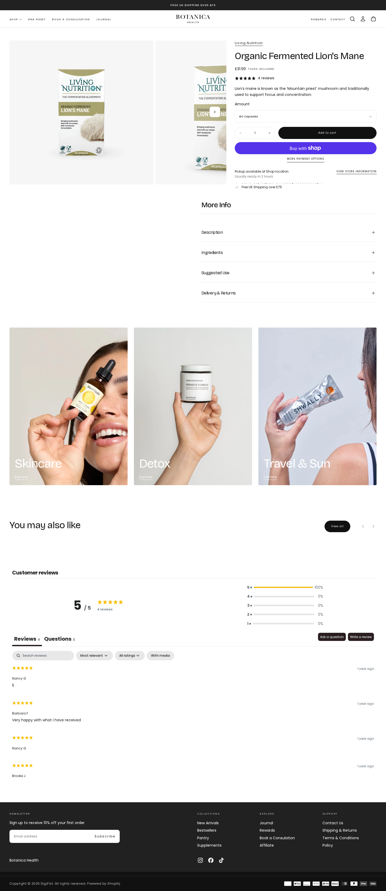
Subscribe (105, 836)
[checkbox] (160, 655)
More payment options (305, 159)
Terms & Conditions (340, 838)
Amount (242, 104)
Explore (21, 477)
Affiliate (267, 845)
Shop (13, 19)
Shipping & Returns (339, 830)
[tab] (59, 639)
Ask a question (332, 637)
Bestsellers (206, 830)
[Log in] (363, 19)
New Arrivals (208, 823)
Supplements (209, 845)
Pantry (203, 838)
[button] (352, 19)
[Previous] (363, 526)
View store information (356, 171)
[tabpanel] (193, 717)
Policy (327, 845)
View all (337, 526)
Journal (103, 19)
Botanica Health (24, 860)
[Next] (373, 526)
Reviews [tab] (27, 639)
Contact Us (332, 823)
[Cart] (373, 19)
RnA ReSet (37, 19)
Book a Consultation (71, 19)
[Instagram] (200, 860)
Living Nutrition (249, 43)
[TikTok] (221, 860)
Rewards (267, 830)
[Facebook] (211, 860)
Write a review (361, 637)
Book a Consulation (277, 838)
